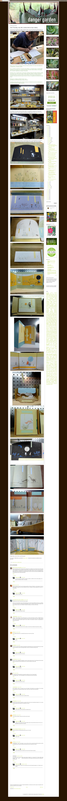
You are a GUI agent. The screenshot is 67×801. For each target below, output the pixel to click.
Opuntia (53, 351)
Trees (53, 376)
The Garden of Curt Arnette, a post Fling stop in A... (52, 170)
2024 (48, 129)
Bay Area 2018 (50, 296)
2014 (48, 193)
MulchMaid (14, 645)
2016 (48, 190)
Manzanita (51, 340)
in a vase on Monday (53, 333)
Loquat (53, 338)
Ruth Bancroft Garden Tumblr (51, 272)
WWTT (49, 384)
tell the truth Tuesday (54, 374)
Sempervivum (48, 369)
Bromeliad (48, 299)
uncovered (49, 377)
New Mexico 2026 (51, 346)
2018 (48, 136)
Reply (13, 573)
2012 (48, 195)
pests (50, 357)
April (48, 184)
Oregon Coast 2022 (52, 352)
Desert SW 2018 (52, 306)
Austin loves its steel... (51, 164)
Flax (46, 315)
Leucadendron (55, 337)
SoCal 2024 (48, 372)
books (56, 298)
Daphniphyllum (51, 305)
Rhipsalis (50, 364)
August (49, 142)
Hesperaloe (52, 329)
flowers (49, 315)
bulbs (47, 300)
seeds (56, 368)
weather (55, 380)
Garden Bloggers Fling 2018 (52, 321)
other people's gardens (51, 354)
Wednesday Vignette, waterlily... (51, 160)
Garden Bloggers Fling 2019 (50, 322)
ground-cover (55, 327)
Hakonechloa (51, 328)
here (37, 113)
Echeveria (55, 308)
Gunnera (47, 328)
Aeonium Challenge (54, 292)
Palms (51, 356)
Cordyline (52, 304)
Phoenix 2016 (54, 357)
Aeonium (47, 292)
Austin (49, 294)
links (46, 338)
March (49, 185)
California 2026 (54, 300)
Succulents (48, 373)
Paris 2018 (55, 356)
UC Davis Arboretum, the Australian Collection (51, 149)
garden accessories (49, 317)
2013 (48, 194)
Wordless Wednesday (54, 383)
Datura (47, 306)
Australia (56, 294)
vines (53, 380)
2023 (48, 130)
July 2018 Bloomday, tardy (51, 163)
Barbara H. (14, 632)
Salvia (52, 365)
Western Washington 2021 (49, 382)
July (48, 143)
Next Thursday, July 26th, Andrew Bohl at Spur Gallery (52, 158)
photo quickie (51, 358)
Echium (47, 309)
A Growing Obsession (50, 267)
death (49, 306)
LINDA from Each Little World (17, 567)
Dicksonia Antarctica (54, 307)
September (49, 141)
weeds (56, 381)
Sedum (54, 368)
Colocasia (47, 303)
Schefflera (55, 367)
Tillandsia (50, 376)
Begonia (47, 297)
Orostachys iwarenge (54, 353)
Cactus (50, 300)
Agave (47, 293)
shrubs (56, 369)
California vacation (49, 301)
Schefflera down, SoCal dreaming (51, 147)
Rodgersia (53, 364)
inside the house (15, 562)
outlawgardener (15, 616)
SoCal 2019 (48, 371)
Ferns (56, 314)
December (49, 137)
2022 (48, 131)
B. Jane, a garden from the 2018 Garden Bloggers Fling (52, 145)
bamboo (50, 295)
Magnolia (47, 339)
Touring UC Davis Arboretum (52, 156)
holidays (55, 329)
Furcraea (55, 316)
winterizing (49, 383)
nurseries (48, 349)
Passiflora (47, 357)
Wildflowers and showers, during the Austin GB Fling (52, 174)
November (49, 138)
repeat (47, 364)
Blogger (43, 794)
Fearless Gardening (52, 314)
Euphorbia (51, 311)
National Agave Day (51, 345)
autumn (47, 295)
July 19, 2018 (24, 567)
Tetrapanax (48, 375)
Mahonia (51, 339)
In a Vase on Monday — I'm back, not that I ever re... (52, 172)
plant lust (50, 360)
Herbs (50, 329)
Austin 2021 (52, 294)
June (49, 181)
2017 (48, 189)
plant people (52, 360)
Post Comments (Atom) (17, 788)
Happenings (55, 328)
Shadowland (52, 369)
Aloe (50, 293)
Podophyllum (52, 361)
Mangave (47, 340)
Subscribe (51, 102)
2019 (48, 135)
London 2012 (50, 338)
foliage (51, 315)
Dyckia (47, 308)
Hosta (56, 330)
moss (49, 341)
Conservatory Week (54, 303)
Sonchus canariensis (54, 372)
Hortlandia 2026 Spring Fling (50, 330)
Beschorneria (50, 297)
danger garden (25, 558)
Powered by (49, 105)
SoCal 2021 (52, 371)
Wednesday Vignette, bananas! (52, 152)
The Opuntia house (50, 180)
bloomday (51, 298)
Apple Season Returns (50, 265)
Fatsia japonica (52, 313)
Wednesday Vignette (50, 381)
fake (49, 312)
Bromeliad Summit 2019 (53, 299)
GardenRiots (49, 269)
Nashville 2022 (52, 344)
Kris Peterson (15, 659)
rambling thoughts (19, 562)
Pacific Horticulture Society (49, 355)
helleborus (47, 329)
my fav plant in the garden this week (51, 342)
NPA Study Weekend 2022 (51, 348)
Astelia (47, 294)
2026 (48, 126)
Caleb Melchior (15, 687)
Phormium (47, 358)
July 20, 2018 (23, 577)
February (49, 186)
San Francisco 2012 (51, 366)
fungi (53, 316)
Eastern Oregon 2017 (51, 308)
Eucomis (47, 311)
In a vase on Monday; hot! (51, 155)
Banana (52, 295)
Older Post (41, 787)
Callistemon (55, 301)
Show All (56, 275)
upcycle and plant (54, 377)
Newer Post (12, 787)
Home (27, 787)
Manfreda (55, 339)
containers (48, 304)
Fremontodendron (50, 316)
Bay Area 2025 (54, 296)
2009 (48, 199)
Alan (13, 673)
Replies (15, 575)
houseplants (48, 331)
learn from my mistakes (52, 336)
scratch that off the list (49, 368)
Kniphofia (47, 336)
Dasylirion (55, 305)
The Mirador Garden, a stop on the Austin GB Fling (52, 166)
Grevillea (51, 327)
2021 (48, 132)
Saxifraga (52, 367)
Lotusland (55, 338)
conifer (50, 303)
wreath (47, 384)
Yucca (51, 384)
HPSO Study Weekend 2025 (52, 332)
